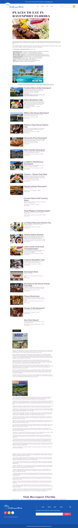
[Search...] (74, 6)
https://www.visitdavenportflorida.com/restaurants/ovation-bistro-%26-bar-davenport (34, 95)
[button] (51, 6)
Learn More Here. (49, 1)
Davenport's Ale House (18, 56)
